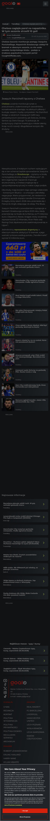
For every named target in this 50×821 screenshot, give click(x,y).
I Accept (25, 811)
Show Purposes (25, 817)
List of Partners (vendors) (13, 805)
